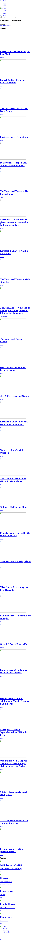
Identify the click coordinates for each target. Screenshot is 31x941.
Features (2, 25)
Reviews (6, 25)
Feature (4, 3)
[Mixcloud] (0, 939)
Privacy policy (6, 931)
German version (6, 932)
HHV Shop (5, 928)
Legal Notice (6, 930)
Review (4, 4)
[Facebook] (0, 936)
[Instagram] (0, 935)
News (4, 5)
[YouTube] (0, 937)
